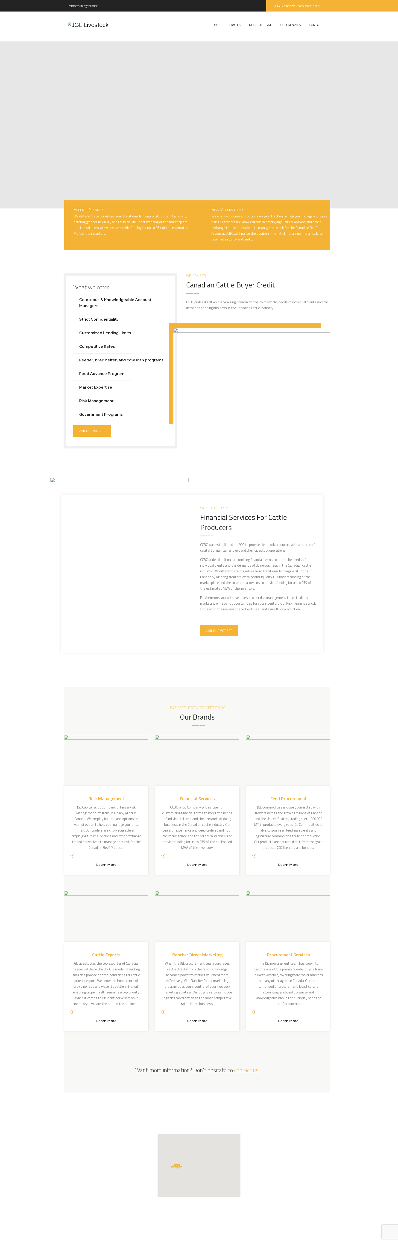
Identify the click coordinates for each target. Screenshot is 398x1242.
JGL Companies (290, 24)
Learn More (106, 864)
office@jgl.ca (266, 1164)
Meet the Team (260, 24)
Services (234, 24)
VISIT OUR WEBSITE (92, 431)
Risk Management (106, 798)
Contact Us (317, 24)
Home (215, 24)
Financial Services (197, 798)
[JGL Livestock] (88, 25)
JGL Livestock (155, 1233)
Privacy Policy (214, 1233)
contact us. (247, 1070)
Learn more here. (308, 5)
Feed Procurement (288, 798)
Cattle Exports (106, 954)
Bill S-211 (252, 1233)
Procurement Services (288, 954)
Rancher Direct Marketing (197, 954)
